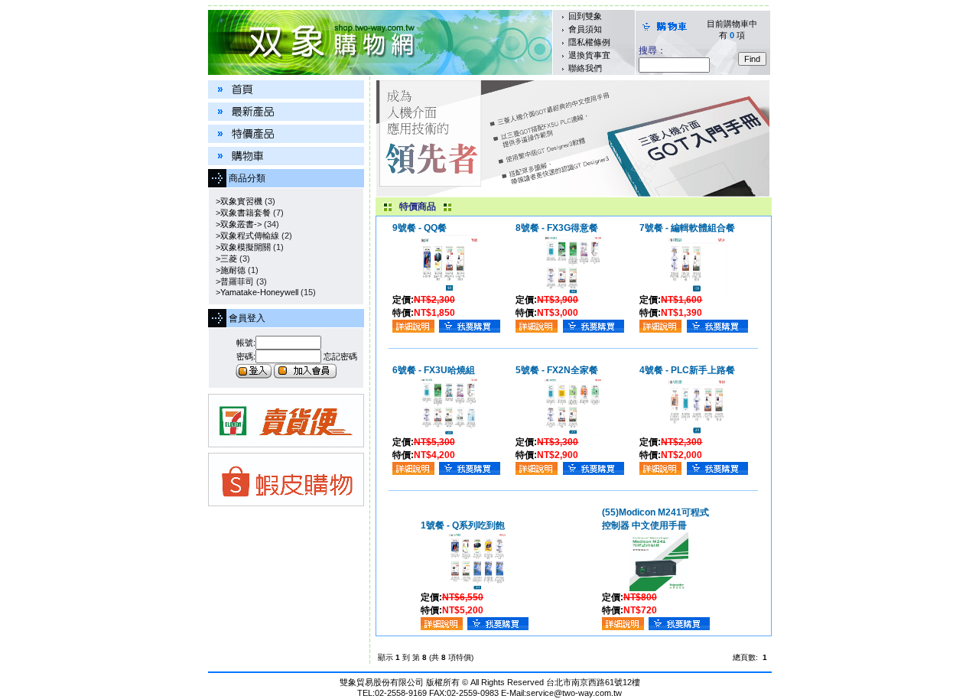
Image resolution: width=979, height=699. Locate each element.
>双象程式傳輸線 (245, 235)
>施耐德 (228, 270)
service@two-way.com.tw (574, 692)
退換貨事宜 (589, 55)
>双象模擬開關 (241, 247)
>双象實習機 (236, 201)
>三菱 (224, 258)
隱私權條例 (589, 42)
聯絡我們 (585, 68)
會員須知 (585, 29)
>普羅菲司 (232, 281)
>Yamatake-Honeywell (254, 292)
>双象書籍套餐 (241, 212)
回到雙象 (585, 16)
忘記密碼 (340, 356)
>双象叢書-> (236, 224)
